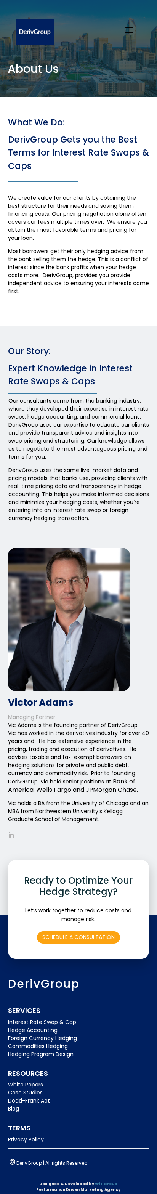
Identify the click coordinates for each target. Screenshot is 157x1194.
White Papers (25, 1084)
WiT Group (106, 1184)
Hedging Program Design (41, 1054)
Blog (13, 1108)
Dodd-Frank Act (29, 1100)
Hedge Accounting (33, 1030)
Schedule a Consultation (78, 937)
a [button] (129, 30)
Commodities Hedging (38, 1046)
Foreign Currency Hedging (42, 1038)
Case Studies (25, 1092)
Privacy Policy (26, 1139)
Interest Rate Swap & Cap (42, 1022)
